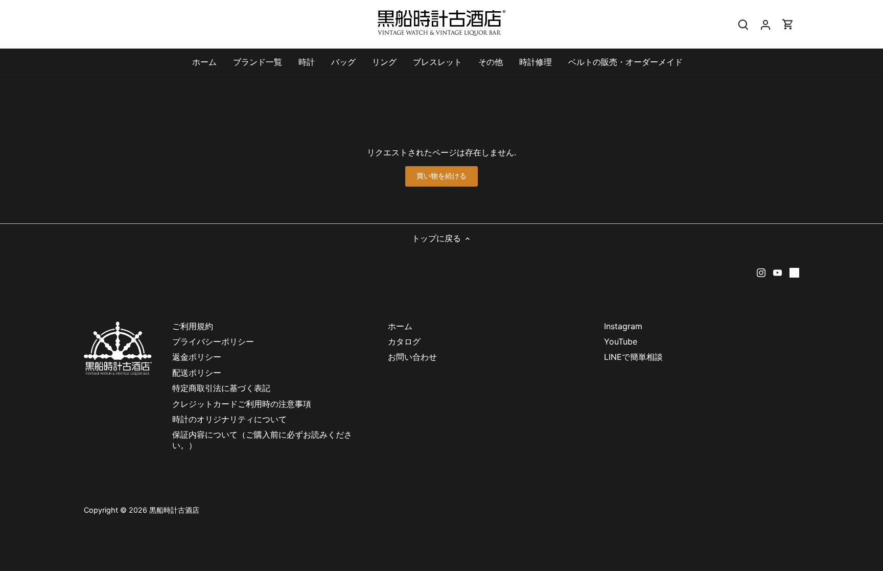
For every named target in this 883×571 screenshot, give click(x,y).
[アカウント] (765, 24)
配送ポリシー (196, 373)
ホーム (400, 326)
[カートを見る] (788, 24)
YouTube (620, 341)
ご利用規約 (192, 326)
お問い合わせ (412, 357)
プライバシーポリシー (213, 341)
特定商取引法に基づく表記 (221, 388)
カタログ (404, 341)
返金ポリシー (196, 357)
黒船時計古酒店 (174, 510)
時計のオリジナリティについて (229, 419)
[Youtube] (777, 271)
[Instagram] (761, 271)
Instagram (623, 326)
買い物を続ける (441, 176)
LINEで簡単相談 (633, 357)
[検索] (743, 24)
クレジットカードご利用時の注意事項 (245, 404)
